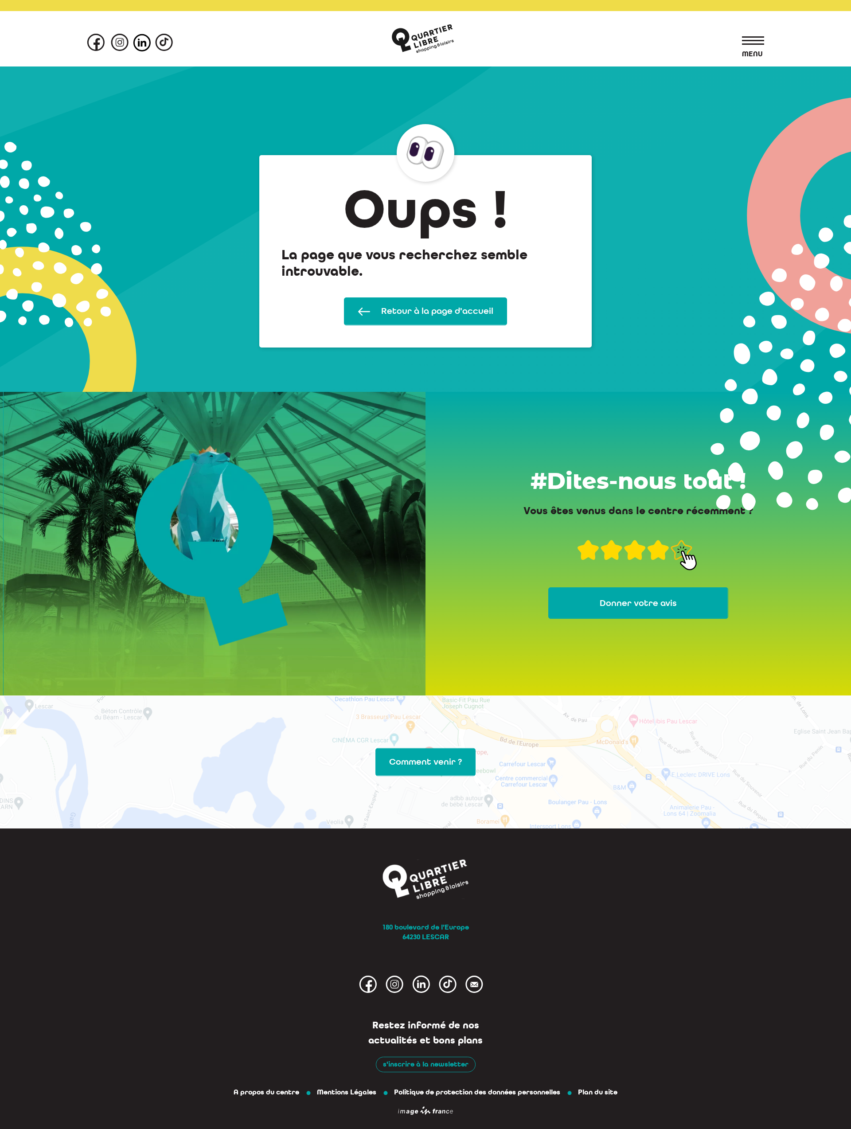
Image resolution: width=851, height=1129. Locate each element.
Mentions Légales (346, 1092)
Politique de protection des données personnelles (477, 1092)
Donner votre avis (638, 603)
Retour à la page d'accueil (436, 310)
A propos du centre (266, 1092)
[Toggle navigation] (748, 42)
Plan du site (597, 1092)
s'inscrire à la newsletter (425, 1064)
